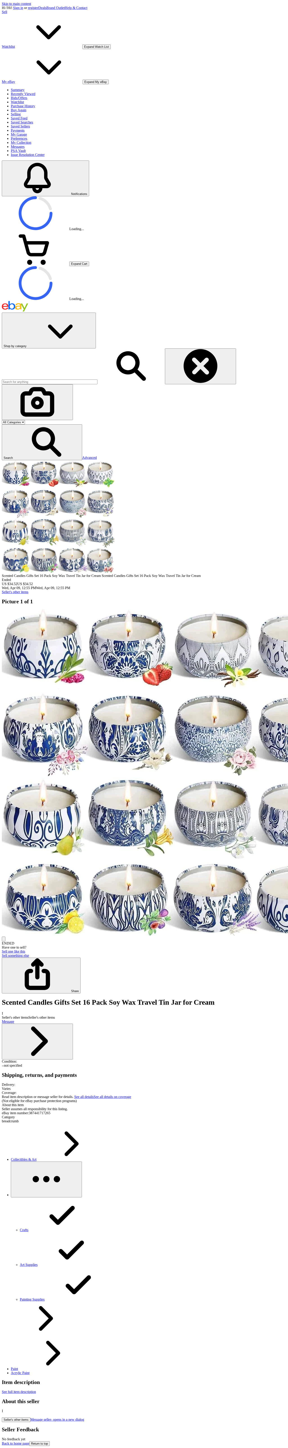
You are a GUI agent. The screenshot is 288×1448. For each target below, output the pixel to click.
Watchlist (17, 102)
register (33, 8)
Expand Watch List (96, 46)
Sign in (18, 8)
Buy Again (18, 110)
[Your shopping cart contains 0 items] (35, 263)
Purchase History (23, 106)
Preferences (19, 138)
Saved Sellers (20, 126)
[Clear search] (200, 366)
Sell (4, 12)
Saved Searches (22, 122)
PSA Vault (18, 151)
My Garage (19, 134)
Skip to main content (16, 4)
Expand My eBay (95, 82)
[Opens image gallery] (3, 939)
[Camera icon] (37, 402)
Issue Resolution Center (28, 155)
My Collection (21, 142)
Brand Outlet (55, 8)
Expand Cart (79, 263)
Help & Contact (76, 8)
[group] (144, 773)
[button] (42, 442)
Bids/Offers (19, 98)
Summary (18, 90)
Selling (16, 114)
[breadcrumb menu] (46, 1179)
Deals (42, 8)
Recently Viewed (23, 94)
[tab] (144, 1105)
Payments (18, 130)
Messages (18, 147)
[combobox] (49, 382)
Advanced (89, 458)
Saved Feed (19, 118)
